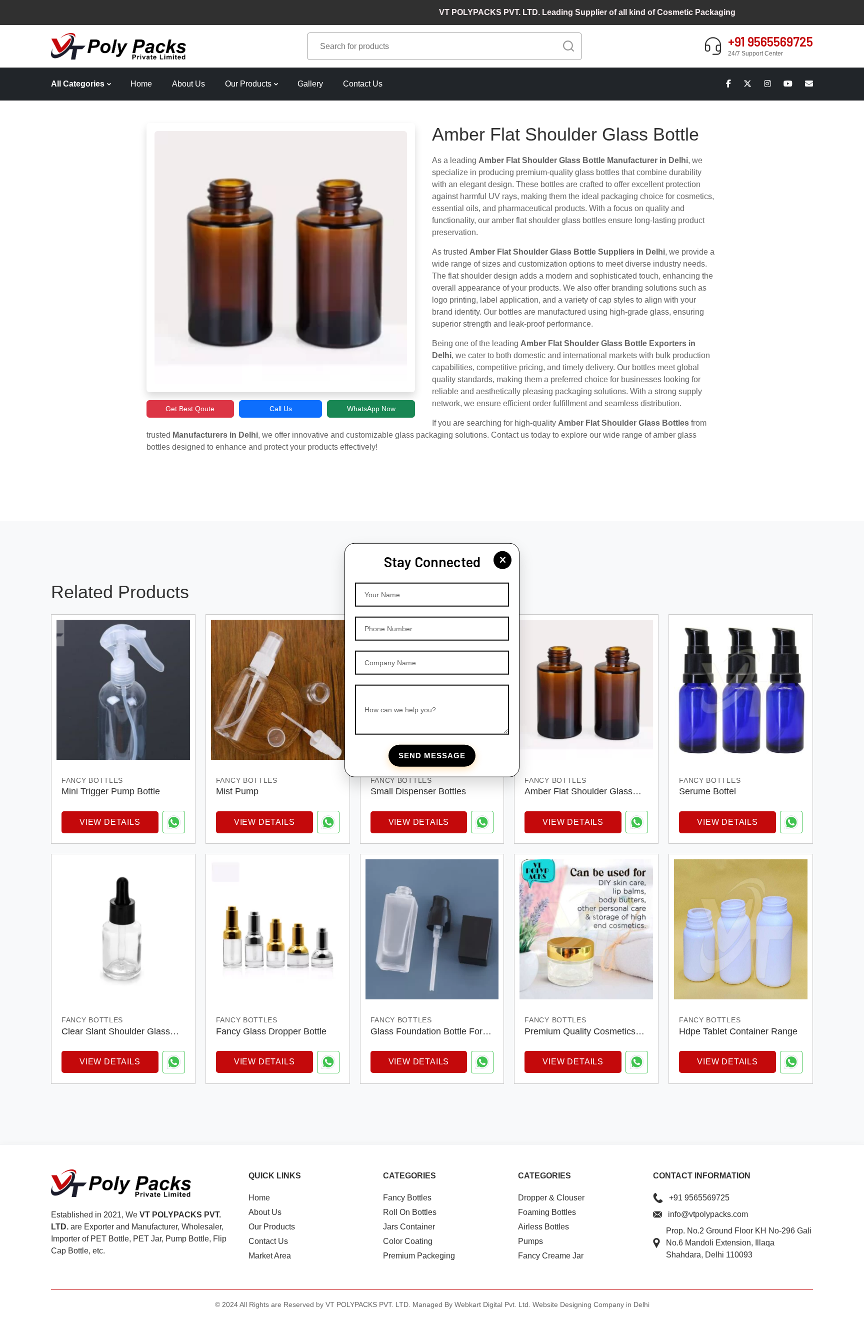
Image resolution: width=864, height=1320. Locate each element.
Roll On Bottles (409, 1212)
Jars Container (409, 1226)
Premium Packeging (419, 1255)
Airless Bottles (543, 1226)
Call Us (281, 409)
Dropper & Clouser (551, 1197)
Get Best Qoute (190, 409)
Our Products (248, 84)
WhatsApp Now (371, 409)
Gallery (310, 84)
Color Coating (407, 1241)
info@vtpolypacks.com (708, 1214)
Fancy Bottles (407, 1197)
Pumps (530, 1241)
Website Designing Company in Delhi (591, 1304)
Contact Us (362, 84)
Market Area (269, 1255)
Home (141, 84)
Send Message (432, 755)
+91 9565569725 (699, 1197)
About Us (188, 84)
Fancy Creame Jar (551, 1255)
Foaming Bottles (547, 1212)
